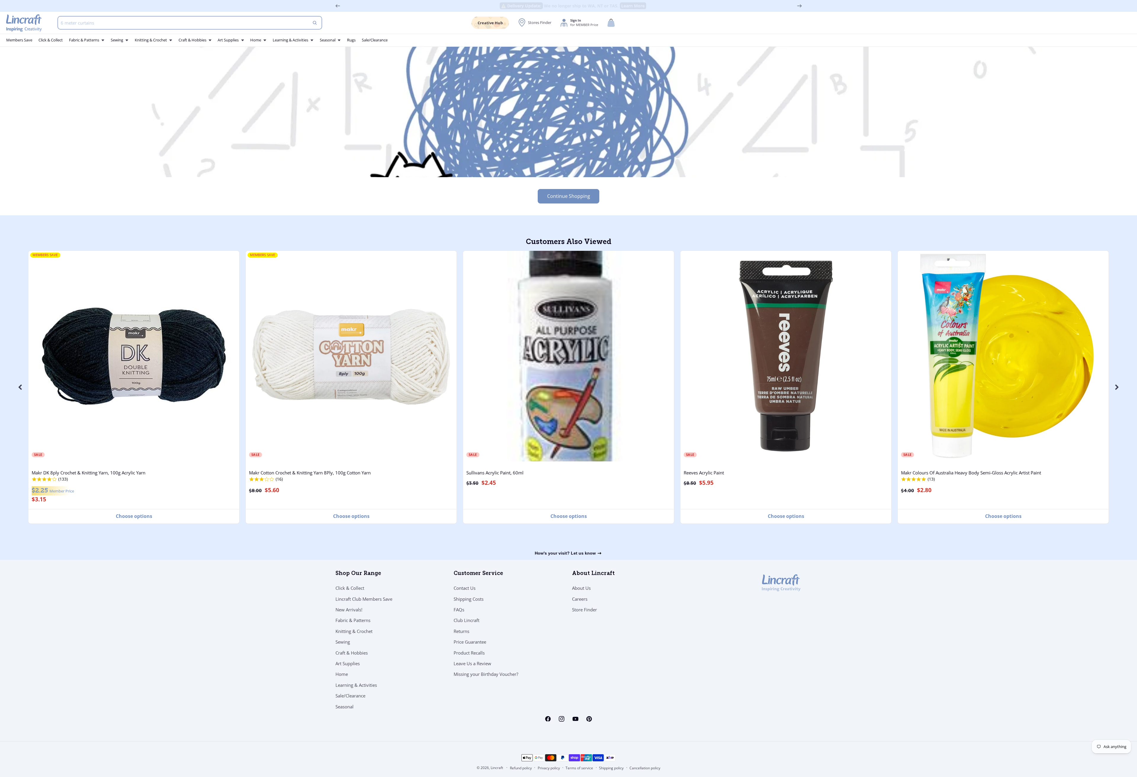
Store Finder (584, 610)
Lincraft (497, 767)
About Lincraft (593, 573)
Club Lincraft (466, 620)
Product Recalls (469, 653)
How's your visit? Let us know (565, 553)
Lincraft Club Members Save (363, 599)
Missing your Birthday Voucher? (486, 674)
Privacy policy (549, 768)
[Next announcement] (799, 6)
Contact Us (465, 588)
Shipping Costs (469, 599)
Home (341, 674)
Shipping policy (611, 768)
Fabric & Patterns (352, 620)
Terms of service (579, 768)
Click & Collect (349, 588)
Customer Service (478, 573)
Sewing (342, 642)
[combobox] (190, 23)
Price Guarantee (470, 642)
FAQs (459, 610)
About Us (581, 588)
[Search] (315, 23)
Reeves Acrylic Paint (704, 473)
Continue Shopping (568, 196)
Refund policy (521, 768)
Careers (579, 599)
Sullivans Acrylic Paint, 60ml (494, 473)
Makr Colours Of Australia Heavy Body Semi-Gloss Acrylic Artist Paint (971, 473)
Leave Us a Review (472, 663)
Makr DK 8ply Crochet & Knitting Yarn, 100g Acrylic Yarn (88, 473)
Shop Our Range (358, 573)
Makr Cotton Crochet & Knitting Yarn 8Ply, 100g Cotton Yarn (310, 473)
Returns (461, 631)
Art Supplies (347, 663)
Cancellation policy (644, 768)
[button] (611, 23)
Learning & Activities (356, 685)
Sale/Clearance (350, 696)
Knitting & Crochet (353, 631)
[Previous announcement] (337, 6)
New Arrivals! (348, 610)
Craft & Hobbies (351, 653)
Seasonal (344, 707)
